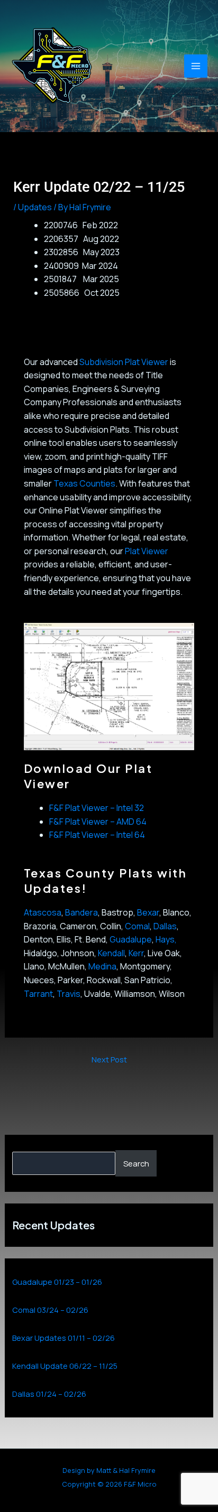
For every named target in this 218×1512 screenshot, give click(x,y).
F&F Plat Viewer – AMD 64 (98, 821)
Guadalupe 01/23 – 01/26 (57, 1281)
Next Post (109, 1059)
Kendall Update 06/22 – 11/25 (64, 1365)
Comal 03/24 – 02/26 (50, 1309)
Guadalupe (131, 939)
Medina (102, 966)
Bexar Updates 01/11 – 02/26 (63, 1337)
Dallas (165, 926)
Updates (35, 207)
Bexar (148, 912)
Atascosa (42, 912)
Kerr (136, 953)
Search (136, 1163)
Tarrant (38, 994)
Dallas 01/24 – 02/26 (49, 1393)
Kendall (111, 953)
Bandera (81, 912)
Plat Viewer (146, 551)
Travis (68, 994)
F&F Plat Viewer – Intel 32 (96, 808)
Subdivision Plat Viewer (123, 362)
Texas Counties (84, 483)
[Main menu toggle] (195, 66)
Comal (137, 926)
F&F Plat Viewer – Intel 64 (97, 835)
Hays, (166, 939)
